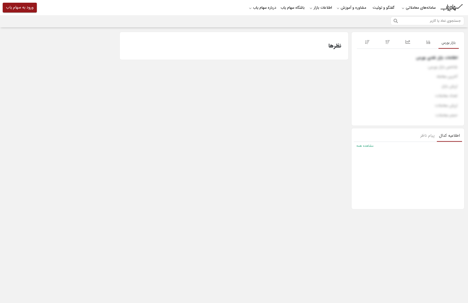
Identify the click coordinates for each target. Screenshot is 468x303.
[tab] (448, 43)
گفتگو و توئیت (384, 8)
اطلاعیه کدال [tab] (449, 135)
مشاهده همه (364, 145)
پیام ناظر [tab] (427, 135)
